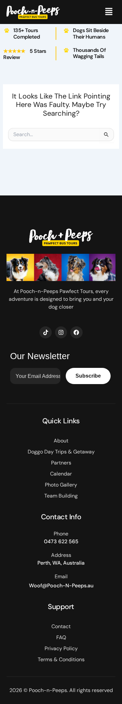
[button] (108, 12)
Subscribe (88, 376)
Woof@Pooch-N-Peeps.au (61, 585)
